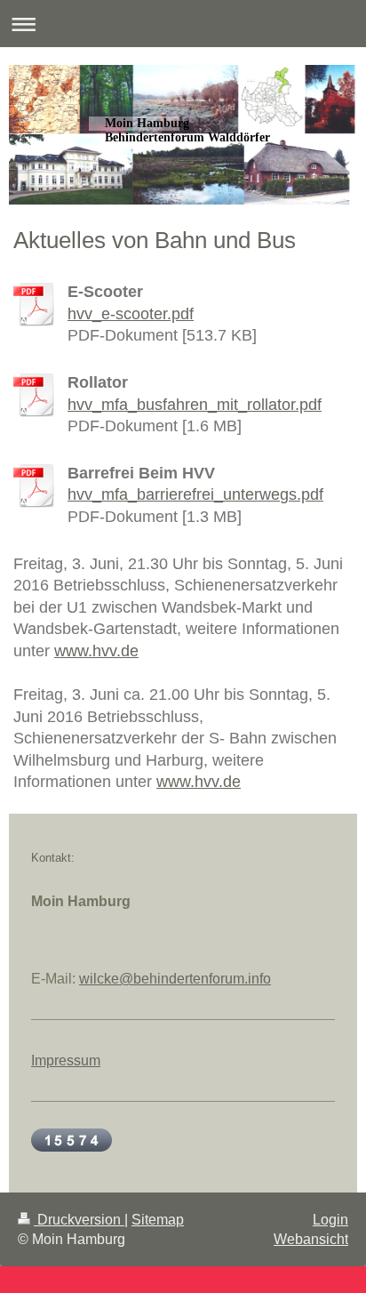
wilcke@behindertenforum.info (175, 978)
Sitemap (157, 1219)
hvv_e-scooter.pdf (131, 314)
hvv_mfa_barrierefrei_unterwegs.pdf (195, 494)
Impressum (65, 1060)
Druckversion (79, 1219)
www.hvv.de (96, 651)
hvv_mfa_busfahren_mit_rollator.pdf (195, 405)
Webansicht (311, 1239)
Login (330, 1219)
